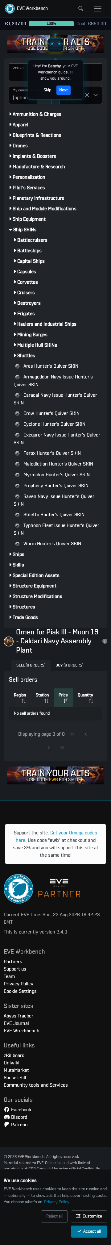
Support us (15, 969)
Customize (92, 1216)
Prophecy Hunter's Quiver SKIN (55, 485)
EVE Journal (16, 1023)
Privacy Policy (56, 1202)
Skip (47, 90)
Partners (13, 961)
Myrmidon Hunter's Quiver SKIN (56, 474)
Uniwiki (11, 1062)
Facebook (20, 1109)
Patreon (19, 1124)
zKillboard (14, 1055)
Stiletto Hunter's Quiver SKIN (53, 514)
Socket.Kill (15, 1077)
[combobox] (23, 95)
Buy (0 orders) (70, 665)
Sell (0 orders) (31, 665)
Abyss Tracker (18, 1015)
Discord (18, 1117)
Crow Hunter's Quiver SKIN (51, 413)
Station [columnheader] (42, 695)
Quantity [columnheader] (85, 695)
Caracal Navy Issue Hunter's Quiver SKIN (55, 399)
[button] (26, 8)
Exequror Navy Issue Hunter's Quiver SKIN (57, 438)
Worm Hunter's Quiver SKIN (51, 543)
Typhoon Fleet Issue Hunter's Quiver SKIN (56, 529)
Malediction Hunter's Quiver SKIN (57, 464)
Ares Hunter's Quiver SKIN (50, 366)
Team (9, 976)
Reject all (54, 1216)
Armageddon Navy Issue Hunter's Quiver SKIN (53, 380)
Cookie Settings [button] (20, 991)
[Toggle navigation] (97, 9)
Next (63, 90)
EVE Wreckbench (21, 1030)
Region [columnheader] (20, 695)
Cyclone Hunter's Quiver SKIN (53, 424)
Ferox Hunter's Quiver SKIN (51, 453)
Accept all (91, 1231)
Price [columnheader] (63, 695)
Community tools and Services (36, 1085)
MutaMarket (16, 1070)
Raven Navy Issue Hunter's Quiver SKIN (54, 500)
